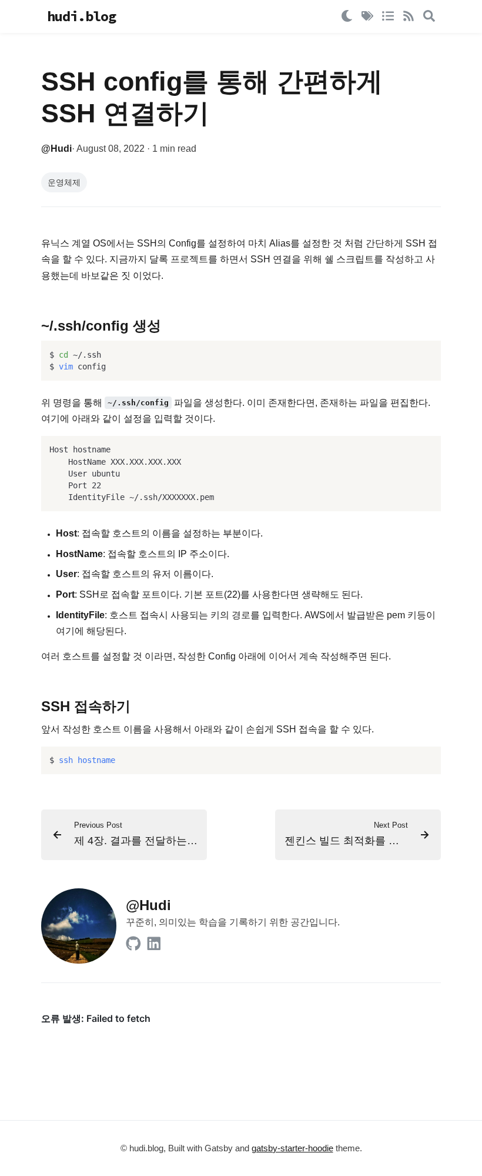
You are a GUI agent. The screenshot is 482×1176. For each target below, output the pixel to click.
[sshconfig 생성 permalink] (34, 327)
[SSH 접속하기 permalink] (34, 707)
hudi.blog (81, 16)
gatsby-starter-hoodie (292, 1148)
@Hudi (56, 149)
